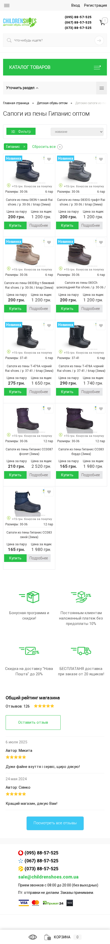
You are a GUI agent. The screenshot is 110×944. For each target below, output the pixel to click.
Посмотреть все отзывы (55, 823)
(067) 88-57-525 (41, 860)
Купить (15, 225)
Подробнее (38, 225)
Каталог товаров (29, 67)
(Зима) (45, 204)
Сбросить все (44, 147)
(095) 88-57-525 (41, 852)
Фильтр (24, 131)
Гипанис (13, 147)
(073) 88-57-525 (41, 868)
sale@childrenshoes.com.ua (48, 877)
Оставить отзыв (33, 722)
